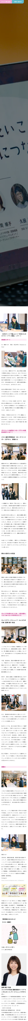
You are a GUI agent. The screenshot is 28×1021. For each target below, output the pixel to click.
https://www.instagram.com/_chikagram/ (12, 880)
